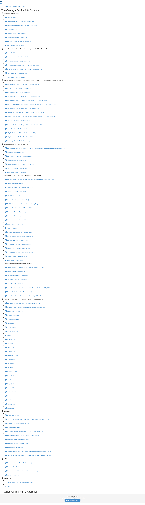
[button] (1, 1)
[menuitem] (1, 4)
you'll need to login (79, 498)
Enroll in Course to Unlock (72, 500)
